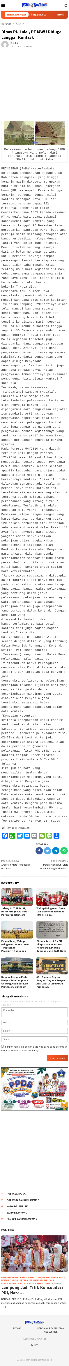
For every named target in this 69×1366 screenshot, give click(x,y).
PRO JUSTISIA (43, 1283)
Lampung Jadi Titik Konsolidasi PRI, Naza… (32, 1290)
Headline (6, 1280)
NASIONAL (38, 1280)
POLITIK (21, 1283)
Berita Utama (34, 1277)
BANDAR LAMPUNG (10, 1277)
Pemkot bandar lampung (22, 1218)
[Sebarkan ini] (39, 850)
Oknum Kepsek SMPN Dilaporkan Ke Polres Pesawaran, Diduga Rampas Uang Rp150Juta (51, 946)
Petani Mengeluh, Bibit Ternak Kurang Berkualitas (53, 864)
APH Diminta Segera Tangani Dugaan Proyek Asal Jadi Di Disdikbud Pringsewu (50, 981)
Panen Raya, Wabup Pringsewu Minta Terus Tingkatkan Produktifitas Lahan (15, 946)
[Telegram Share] (55, 850)
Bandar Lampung (17, 1212)
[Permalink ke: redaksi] (5, 44)
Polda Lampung (16, 1193)
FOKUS (62, 1277)
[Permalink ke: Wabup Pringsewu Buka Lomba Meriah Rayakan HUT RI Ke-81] (52, 897)
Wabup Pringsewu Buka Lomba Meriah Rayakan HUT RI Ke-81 (50, 911)
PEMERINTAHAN (9, 1283)
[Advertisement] (34, 89)
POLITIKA (7, 1229)
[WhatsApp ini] (64, 850)
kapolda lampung (18, 1206)
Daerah (46, 1277)
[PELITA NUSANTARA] (34, 5)
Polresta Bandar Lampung (23, 1200)
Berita (23, 1277)
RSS (36, 1345)
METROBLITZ (26, 1280)
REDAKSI (17, 1328)
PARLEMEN (49, 1280)
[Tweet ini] (47, 850)
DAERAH (54, 1277)
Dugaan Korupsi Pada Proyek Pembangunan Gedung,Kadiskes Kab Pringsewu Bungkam (14, 981)
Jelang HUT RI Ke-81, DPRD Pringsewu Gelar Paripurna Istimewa (15, 911)
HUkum (15, 1280)
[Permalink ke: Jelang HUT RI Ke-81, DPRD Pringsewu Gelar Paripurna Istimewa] (17, 897)
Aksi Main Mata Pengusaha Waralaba (15, 864)
